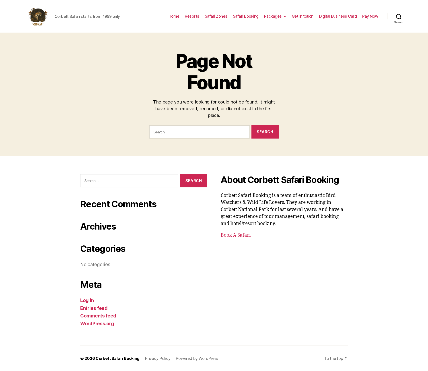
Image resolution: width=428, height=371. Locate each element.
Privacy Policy (157, 358)
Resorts (192, 16)
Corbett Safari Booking (118, 358)
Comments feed (98, 316)
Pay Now (370, 16)
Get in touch (302, 16)
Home (174, 16)
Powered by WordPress (197, 358)
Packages (273, 16)
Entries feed (94, 308)
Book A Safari (236, 235)
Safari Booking (246, 16)
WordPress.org (97, 323)
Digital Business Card (338, 16)
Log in (87, 300)
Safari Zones (216, 16)
